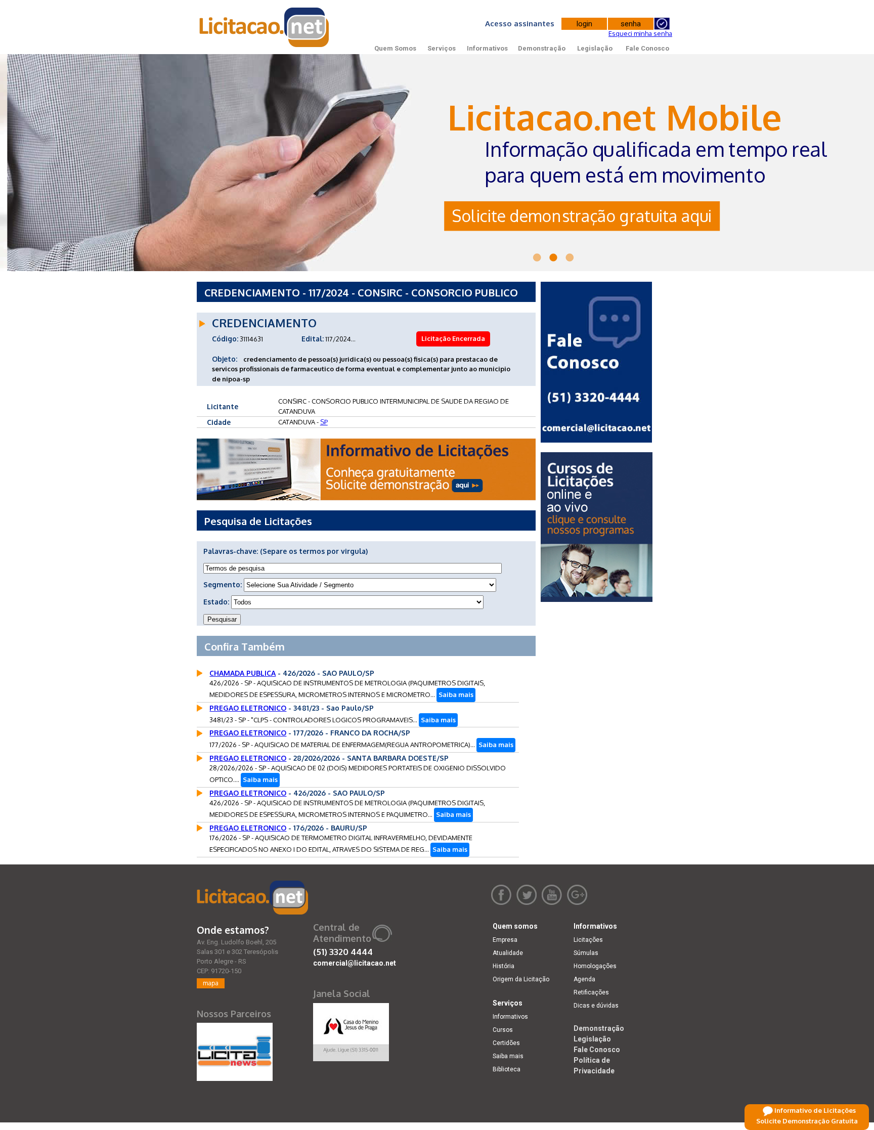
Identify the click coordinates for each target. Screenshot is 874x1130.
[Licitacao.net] (252, 898)
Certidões (506, 1043)
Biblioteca (506, 1069)
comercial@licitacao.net (354, 963)
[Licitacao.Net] (265, 27)
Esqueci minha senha (640, 33)
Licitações (588, 939)
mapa (211, 983)
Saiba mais (456, 694)
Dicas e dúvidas (596, 1005)
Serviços (441, 48)
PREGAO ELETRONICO (247, 708)
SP (324, 422)
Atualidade (508, 953)
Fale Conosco (647, 48)
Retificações (591, 992)
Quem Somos (395, 48)
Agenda (584, 979)
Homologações (595, 966)
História (503, 966)
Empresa (505, 939)
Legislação (595, 48)
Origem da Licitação (521, 979)
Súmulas (586, 953)
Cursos (503, 1029)
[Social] (351, 1030)
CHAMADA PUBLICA (242, 673)
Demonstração (541, 48)
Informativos (487, 48)
